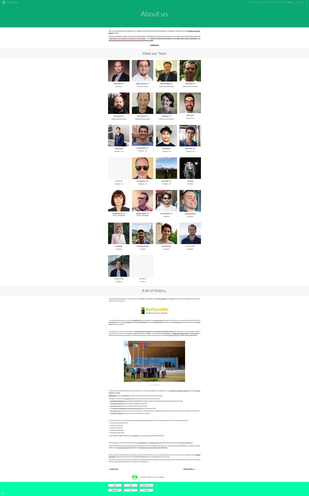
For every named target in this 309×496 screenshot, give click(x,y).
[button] (307, 2)
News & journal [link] (259, 2)
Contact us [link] (299, 2)
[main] (154, 14)
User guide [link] (268, 2)
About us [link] (290, 2)
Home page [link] (249, 2)
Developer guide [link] (279, 2)
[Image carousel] (154, 363)
